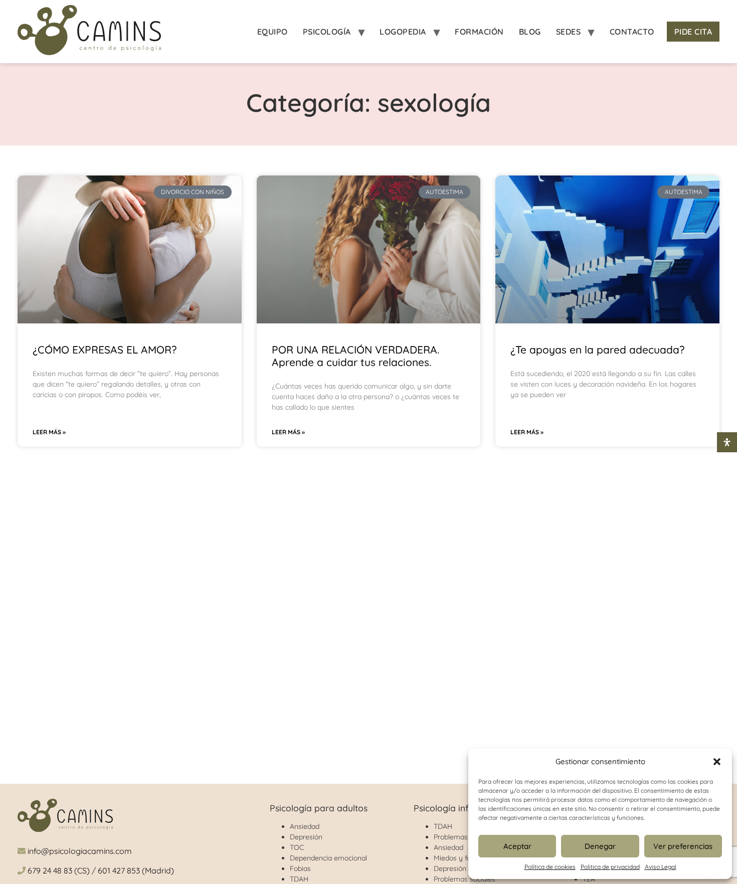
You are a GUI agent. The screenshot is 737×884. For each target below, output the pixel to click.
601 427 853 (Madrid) (136, 870)
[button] (717, 762)
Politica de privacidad (610, 866)
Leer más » (49, 432)
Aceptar (517, 846)
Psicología (327, 32)
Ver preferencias (682, 846)
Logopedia (403, 32)
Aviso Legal (660, 866)
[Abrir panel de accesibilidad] (727, 442)
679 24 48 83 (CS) (59, 870)
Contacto (632, 32)
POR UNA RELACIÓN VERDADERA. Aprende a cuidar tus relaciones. (355, 356)
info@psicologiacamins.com (80, 851)
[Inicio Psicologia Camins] (89, 31)
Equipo (272, 32)
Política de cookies (550, 866)
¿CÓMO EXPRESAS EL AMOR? (104, 349)
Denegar (600, 846)
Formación (479, 32)
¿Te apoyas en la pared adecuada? (597, 349)
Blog (530, 32)
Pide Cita (693, 32)
